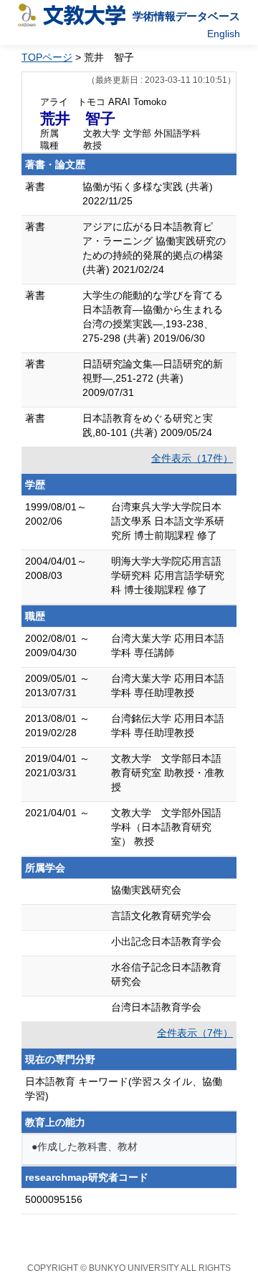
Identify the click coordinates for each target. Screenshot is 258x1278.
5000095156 (53, 1199)
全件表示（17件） (192, 458)
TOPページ (47, 57)
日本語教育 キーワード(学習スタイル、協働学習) (123, 1088)
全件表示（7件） (195, 1033)
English (223, 33)
